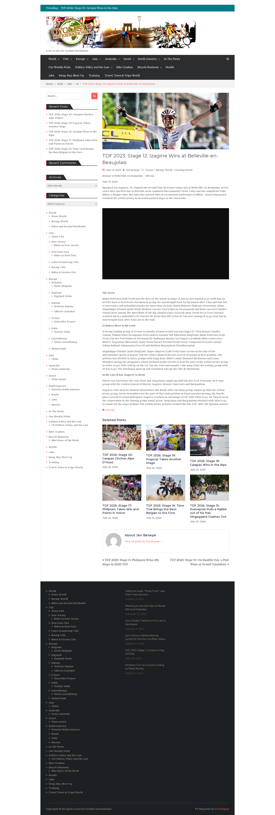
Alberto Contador (64, 311)
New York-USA (60, 251)
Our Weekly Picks (59, 67)
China (54, 358)
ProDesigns (222, 809)
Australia (110, 59)
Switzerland (58, 348)
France (149, 170)
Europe (80, 59)
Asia (95, 59)
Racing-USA (58, 267)
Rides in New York (65, 255)
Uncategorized (183, 170)
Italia (54, 328)
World (52, 59)
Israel (127, 59)
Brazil (55, 394)
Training (94, 75)
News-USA (57, 236)
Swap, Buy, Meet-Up (71, 75)
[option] (108, 8)
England (56, 292)
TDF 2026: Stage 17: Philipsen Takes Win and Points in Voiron (99, 8)
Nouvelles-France (64, 321)
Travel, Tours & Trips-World (122, 75)
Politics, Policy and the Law (92, 67)
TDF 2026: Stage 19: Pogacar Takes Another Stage (163, 459)
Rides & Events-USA (63, 272)
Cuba (54, 399)
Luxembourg (59, 338)
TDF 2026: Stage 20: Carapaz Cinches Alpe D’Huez (118, 458)
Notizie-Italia (62, 331)
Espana (55, 302)
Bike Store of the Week (65, 440)
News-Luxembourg (65, 342)
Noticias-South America (65, 389)
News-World (59, 216)
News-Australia (60, 369)
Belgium (56, 282)
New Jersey (58, 241)
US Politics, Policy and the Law (69, 425)
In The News (172, 59)
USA (66, 59)
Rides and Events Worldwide (68, 226)
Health (170, 67)
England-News (63, 296)
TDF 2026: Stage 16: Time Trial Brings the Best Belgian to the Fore (165, 509)
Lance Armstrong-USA (65, 262)
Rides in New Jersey (66, 245)
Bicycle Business (148, 67)
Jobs (51, 75)
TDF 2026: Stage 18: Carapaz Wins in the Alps (208, 462)
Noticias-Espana (63, 306)
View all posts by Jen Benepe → (144, 541)
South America (147, 59)
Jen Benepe (133, 170)
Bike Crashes (124, 67)
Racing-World (164, 170)
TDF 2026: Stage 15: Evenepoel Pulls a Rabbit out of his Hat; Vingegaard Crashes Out (208, 511)
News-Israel (58, 379)
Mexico (55, 404)
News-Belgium (63, 286)
